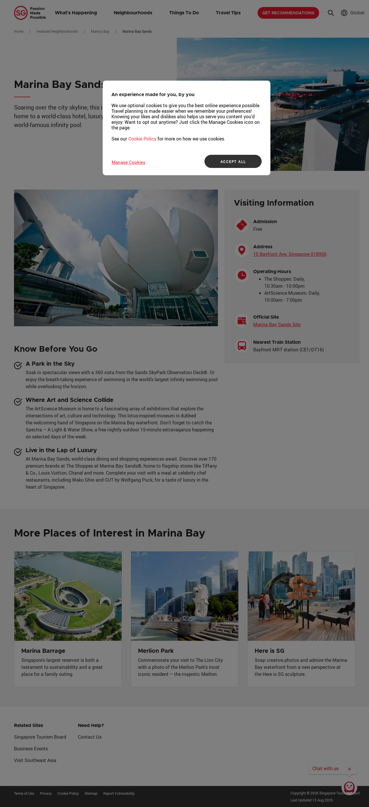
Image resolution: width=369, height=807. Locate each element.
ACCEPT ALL (233, 161)
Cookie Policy (142, 139)
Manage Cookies (128, 162)
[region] (186, 128)
